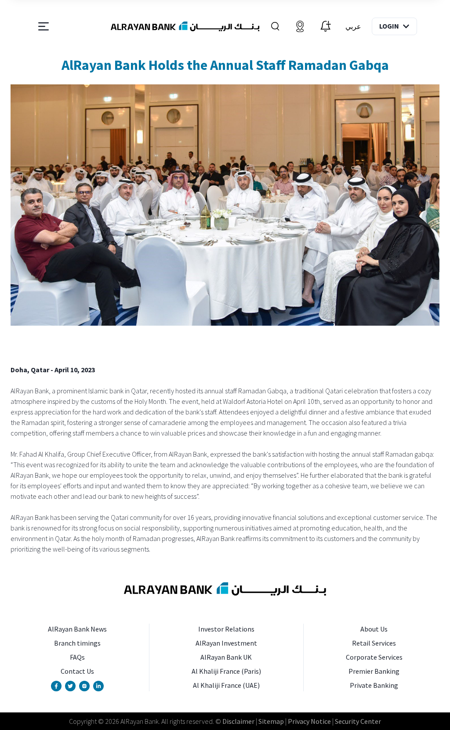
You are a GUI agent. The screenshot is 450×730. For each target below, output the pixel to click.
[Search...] (275, 26)
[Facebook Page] (56, 686)
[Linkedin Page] (98, 686)
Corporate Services (374, 657)
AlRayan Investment (226, 643)
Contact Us (77, 671)
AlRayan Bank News (77, 629)
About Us (374, 629)
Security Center (358, 721)
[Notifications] (325, 26)
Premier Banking (373, 671)
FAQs (77, 657)
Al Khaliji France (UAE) (226, 685)
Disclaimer (238, 721)
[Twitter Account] (70, 686)
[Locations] (300, 26)
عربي (353, 26)
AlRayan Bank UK (226, 657)
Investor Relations (226, 629)
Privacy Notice (309, 721)
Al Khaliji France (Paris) (226, 671)
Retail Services (374, 643)
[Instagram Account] (84, 686)
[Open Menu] (43, 26)
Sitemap (271, 721)
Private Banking (374, 685)
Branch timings (77, 643)
